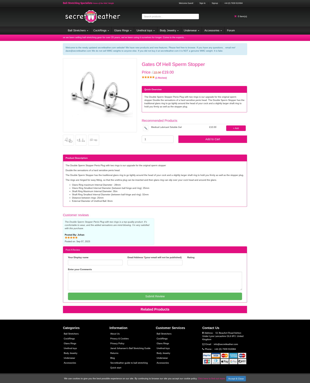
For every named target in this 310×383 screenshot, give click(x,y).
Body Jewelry (70, 353)
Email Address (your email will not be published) (155, 257)
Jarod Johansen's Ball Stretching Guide (130, 348)
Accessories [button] (212, 30)
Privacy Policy (117, 343)
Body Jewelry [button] (168, 30)
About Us (115, 333)
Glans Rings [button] (122, 30)
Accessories (70, 362)
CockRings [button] (100, 30)
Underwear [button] (191, 30)
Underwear (69, 358)
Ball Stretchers (71, 333)
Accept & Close (236, 378)
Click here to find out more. (212, 378)
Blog (112, 358)
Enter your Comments (80, 269)
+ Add (236, 128)
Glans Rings (70, 343)
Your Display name (78, 257)
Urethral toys (70, 348)
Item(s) (242, 16)
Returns (114, 353)
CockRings (69, 338)
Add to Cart (212, 139)
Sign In (202, 3)
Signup (215, 3)
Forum (231, 30)
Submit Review (155, 296)
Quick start (115, 367)
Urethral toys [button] (145, 30)
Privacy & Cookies (119, 338)
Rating (191, 257)
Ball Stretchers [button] (77, 30)
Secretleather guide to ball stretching (129, 362)
